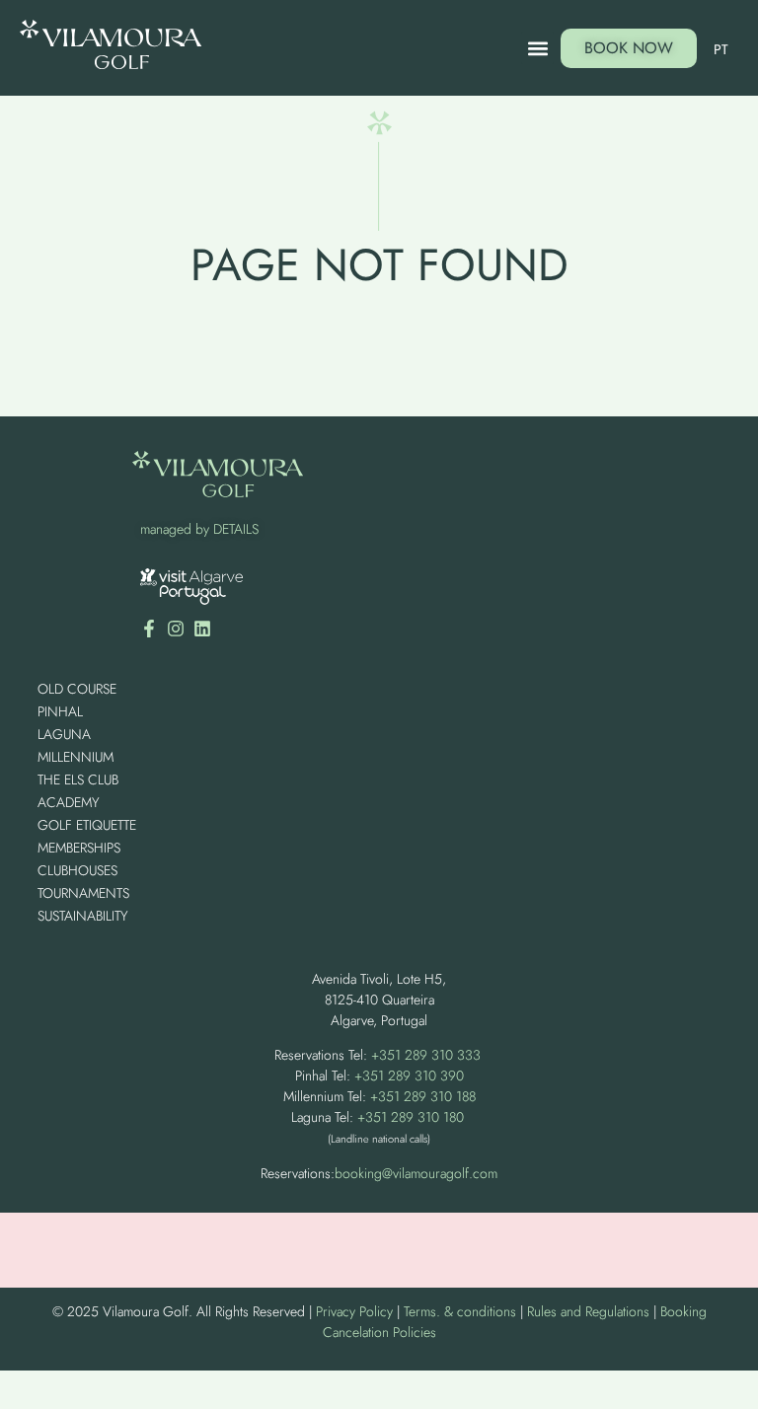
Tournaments (83, 893)
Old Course (77, 689)
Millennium (76, 757)
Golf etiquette (87, 825)
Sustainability (83, 916)
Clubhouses (77, 870)
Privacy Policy (354, 1311)
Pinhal (60, 711)
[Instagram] (176, 628)
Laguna (64, 734)
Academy (69, 802)
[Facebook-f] (149, 628)
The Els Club (78, 779)
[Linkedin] (202, 628)
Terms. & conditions (460, 1311)
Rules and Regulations (588, 1311)
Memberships (79, 847)
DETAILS (236, 529)
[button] (537, 48)
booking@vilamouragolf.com (416, 1173)
